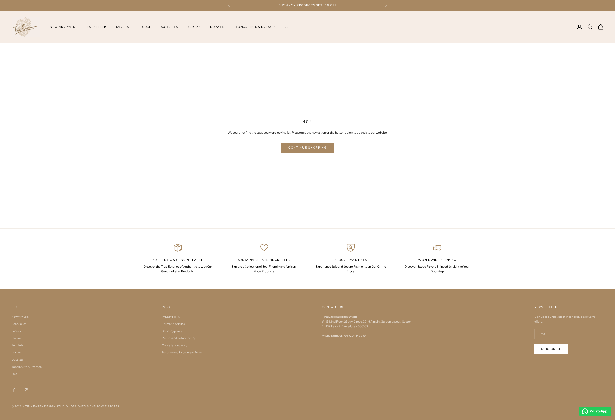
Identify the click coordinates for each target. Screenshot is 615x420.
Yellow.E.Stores (106, 406)
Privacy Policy (171, 316)
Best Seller (95, 26)
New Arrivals (62, 26)
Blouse (144, 26)
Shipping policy (172, 331)
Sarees (122, 26)
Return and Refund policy (179, 338)
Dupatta (218, 26)
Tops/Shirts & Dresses (255, 26)
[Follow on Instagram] (26, 390)
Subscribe (551, 349)
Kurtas (194, 26)
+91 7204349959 (355, 335)
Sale (289, 26)
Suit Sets (169, 26)
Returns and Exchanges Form (182, 352)
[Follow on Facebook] (14, 390)
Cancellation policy (174, 345)
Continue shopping (307, 147)
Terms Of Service (173, 324)
